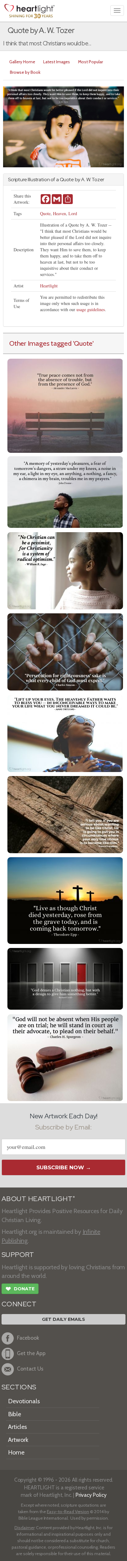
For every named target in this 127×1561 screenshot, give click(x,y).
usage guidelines (90, 309)
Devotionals (24, 1401)
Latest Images (56, 62)
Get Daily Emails (63, 1319)
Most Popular (90, 62)
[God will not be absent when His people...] (65, 1057)
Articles (17, 1426)
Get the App (31, 1353)
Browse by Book (25, 72)
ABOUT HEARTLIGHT (38, 1198)
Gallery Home (22, 62)
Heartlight (49, 286)
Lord (72, 213)
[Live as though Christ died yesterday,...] (65, 900)
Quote (45, 213)
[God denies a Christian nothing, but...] (65, 978)
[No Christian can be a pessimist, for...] (65, 570)
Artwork (18, 1439)
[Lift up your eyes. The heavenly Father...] (65, 733)
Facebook (28, 1337)
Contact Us (30, 1368)
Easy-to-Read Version (68, 1511)
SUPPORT (18, 1254)
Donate (20, 1289)
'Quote (83, 343)
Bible (14, 1414)
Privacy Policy (91, 1495)
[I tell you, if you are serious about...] (65, 814)
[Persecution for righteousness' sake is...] (65, 651)
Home (16, 1452)
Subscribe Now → (63, 1167)
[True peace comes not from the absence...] (65, 405)
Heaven (59, 213)
